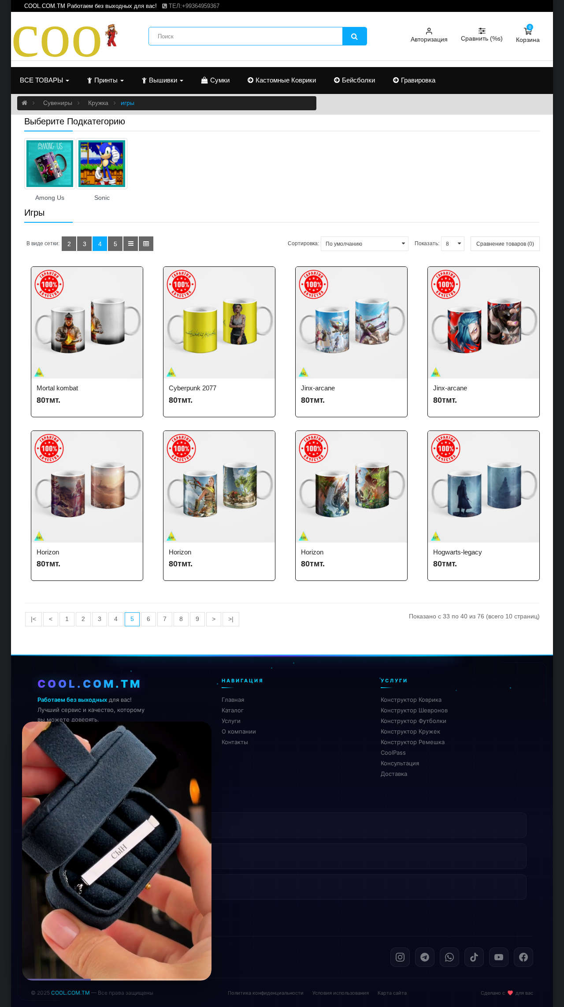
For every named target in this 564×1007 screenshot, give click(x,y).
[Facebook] (523, 957)
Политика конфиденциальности (266, 993)
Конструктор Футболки (413, 720)
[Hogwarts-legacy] (483, 487)
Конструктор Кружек (410, 731)
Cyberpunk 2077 (192, 388)
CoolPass (393, 752)
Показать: (427, 243)
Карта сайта (392, 993)
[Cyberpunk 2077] (219, 322)
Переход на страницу (117, 960)
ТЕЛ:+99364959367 (193, 6)
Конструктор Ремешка (413, 741)
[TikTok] (474, 957)
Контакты (235, 741)
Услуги (231, 720)
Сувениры (57, 102)
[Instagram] (400, 957)
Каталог (233, 710)
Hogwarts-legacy (457, 552)
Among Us (49, 198)
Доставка (394, 773)
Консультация (400, 763)
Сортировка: (303, 243)
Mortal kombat (57, 388)
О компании (239, 731)
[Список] (130, 243)
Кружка (98, 102)
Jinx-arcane (318, 388)
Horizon (48, 552)
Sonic (102, 198)
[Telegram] (424, 957)
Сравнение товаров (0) (505, 244)
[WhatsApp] (449, 957)
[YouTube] (498, 957)
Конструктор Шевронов (414, 710)
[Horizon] (87, 487)
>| (231, 619)
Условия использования (340, 993)
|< (33, 619)
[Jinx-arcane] (351, 322)
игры (127, 102)
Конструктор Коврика (411, 699)
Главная (233, 699)
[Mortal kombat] (87, 322)
